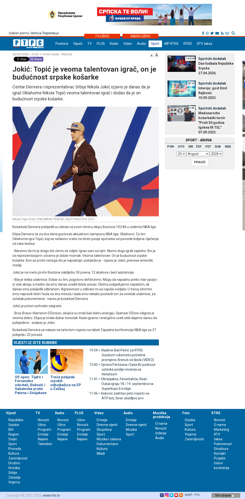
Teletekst (45, 444)
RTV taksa (204, 44)
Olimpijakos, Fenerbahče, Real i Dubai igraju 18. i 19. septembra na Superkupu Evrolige (121, 383)
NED (228, 146)
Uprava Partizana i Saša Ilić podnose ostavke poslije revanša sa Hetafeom (122, 369)
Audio (141, 44)
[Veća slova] (157, 55)
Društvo (14, 463)
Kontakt (220, 453)
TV (89, 44)
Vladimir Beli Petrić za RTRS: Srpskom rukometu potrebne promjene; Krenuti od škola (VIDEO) (121, 355)
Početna (62, 44)
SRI (190, 146)
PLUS (101, 44)
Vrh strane (223, 495)
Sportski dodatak (212, 59)
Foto (186, 413)
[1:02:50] (181, 63)
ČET (199, 146)
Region (13, 434)
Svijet (12, 439)
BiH (10, 429)
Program (44, 429)
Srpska (190, 420)
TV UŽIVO (102, 36)
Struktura (221, 449)
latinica (36, 33)
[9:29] (181, 113)
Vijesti (77, 44)
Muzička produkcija (161, 415)
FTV (197, 495)
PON (170, 146)
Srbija (12, 473)
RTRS (188, 44)
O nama (161, 423)
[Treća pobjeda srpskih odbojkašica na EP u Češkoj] (66, 359)
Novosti (43, 420)
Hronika (14, 468)
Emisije (43, 434)
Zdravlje (14, 477)
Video (127, 44)
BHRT (189, 495)
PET (208, 146)
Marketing (221, 429)
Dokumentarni (107, 444)
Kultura (13, 453)
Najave (43, 439)
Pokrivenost (223, 444)
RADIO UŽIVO (140, 36)
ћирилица (51, 33)
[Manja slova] (152, 55)
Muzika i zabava (109, 439)
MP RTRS (171, 44)
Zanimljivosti (18, 458)
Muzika (131, 429)
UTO (181, 146)
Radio (114, 44)
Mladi (101, 453)
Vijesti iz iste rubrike (35, 342)
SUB (218, 146)
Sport (155, 44)
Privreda (14, 449)
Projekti (219, 458)
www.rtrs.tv (51, 495)
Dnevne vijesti (107, 425)
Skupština (104, 429)
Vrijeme (14, 482)
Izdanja (160, 433)
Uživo (42, 425)
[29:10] (181, 88)
